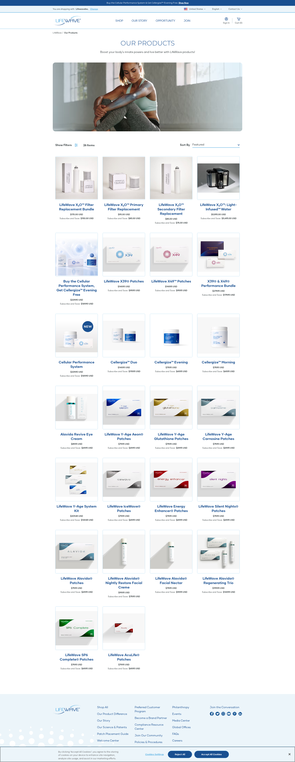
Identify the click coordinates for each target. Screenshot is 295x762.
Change (94, 9)
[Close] (289, 754)
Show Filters (63, 145)
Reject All (180, 754)
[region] (147, 754)
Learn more (76, 178)
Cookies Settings (154, 754)
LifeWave (57, 32)
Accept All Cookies (211, 754)
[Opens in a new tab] (212, 714)
